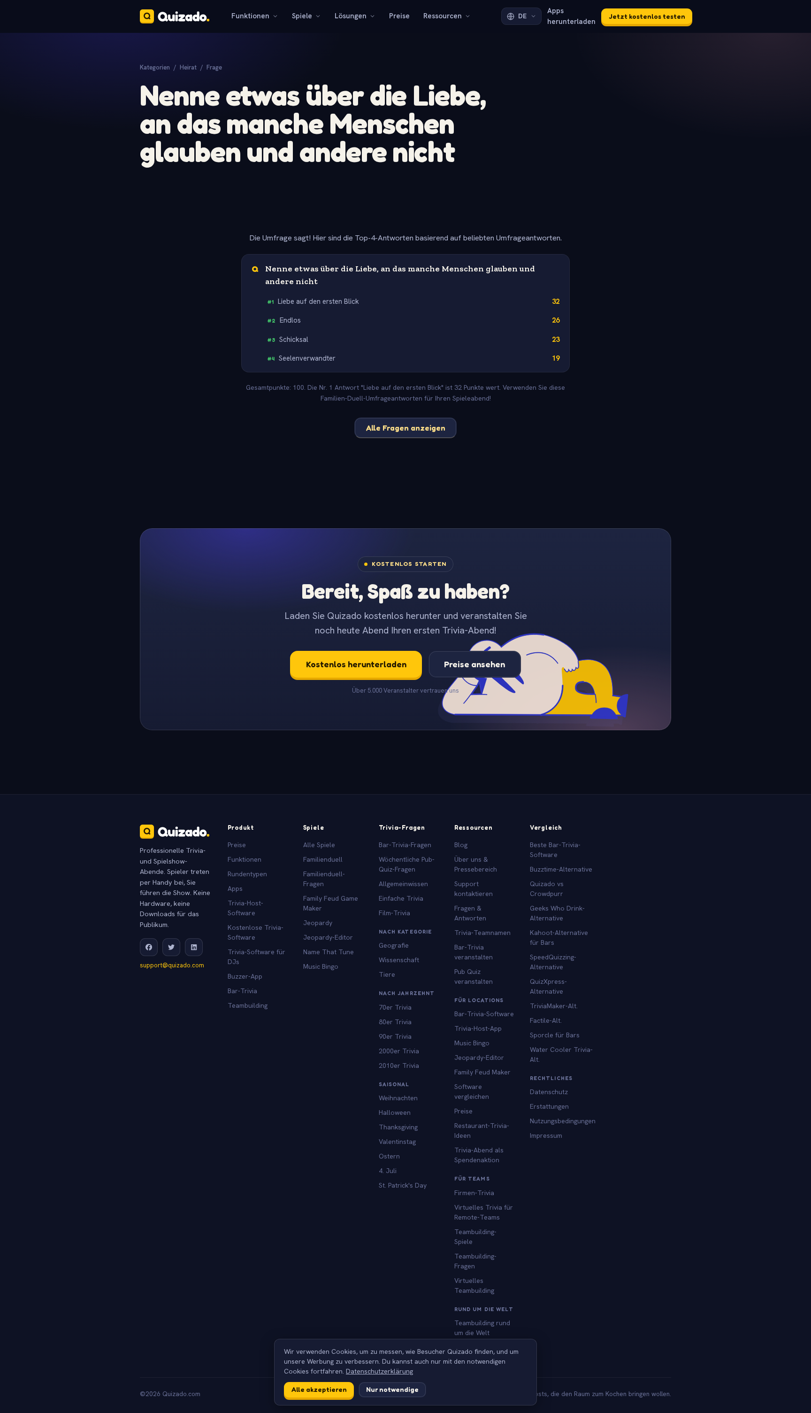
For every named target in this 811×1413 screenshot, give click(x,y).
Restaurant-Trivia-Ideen (481, 1130)
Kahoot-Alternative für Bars (559, 937)
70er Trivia (395, 1007)
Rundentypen (247, 874)
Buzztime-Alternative (561, 869)
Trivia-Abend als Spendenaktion (479, 1155)
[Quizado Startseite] (174, 16)
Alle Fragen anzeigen (405, 427)
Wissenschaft (399, 960)
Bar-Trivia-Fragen (405, 845)
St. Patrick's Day (403, 1185)
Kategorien (155, 67)
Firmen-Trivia (474, 1193)
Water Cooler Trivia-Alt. (561, 1054)
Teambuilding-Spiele (475, 1237)
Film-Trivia (394, 913)
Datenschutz (549, 1092)
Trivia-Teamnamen (482, 932)
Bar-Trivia (242, 991)
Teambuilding (248, 1005)
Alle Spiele (319, 845)
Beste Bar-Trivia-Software (555, 850)
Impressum (546, 1135)
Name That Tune (328, 952)
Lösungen (351, 16)
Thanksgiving (398, 1127)
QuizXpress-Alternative (548, 986)
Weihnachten (398, 1098)
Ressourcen (442, 16)
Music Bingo (320, 966)
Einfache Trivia (401, 898)
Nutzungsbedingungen (563, 1121)
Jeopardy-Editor (328, 937)
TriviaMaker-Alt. (554, 1006)
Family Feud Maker (482, 1072)
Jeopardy (317, 923)
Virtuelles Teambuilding (474, 1285)
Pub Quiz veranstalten (473, 976)
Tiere (387, 974)
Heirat (188, 67)
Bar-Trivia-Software (484, 1014)
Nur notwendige (392, 1389)
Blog (460, 845)
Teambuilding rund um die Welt (482, 1328)
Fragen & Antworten (470, 913)
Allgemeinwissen (403, 884)
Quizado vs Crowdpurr (547, 889)
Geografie (394, 945)
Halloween (395, 1112)
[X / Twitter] (171, 947)
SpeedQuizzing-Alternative (553, 962)
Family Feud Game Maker (330, 903)
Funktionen (250, 16)
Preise (399, 16)
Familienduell (323, 859)
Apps (235, 888)
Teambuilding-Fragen (475, 1261)
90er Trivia (395, 1036)
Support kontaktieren (473, 889)
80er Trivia (395, 1022)
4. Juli (388, 1170)
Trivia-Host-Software (245, 908)
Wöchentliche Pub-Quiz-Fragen (407, 864)
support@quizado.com (172, 965)
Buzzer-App (245, 976)
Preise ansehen (474, 664)
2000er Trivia (399, 1051)
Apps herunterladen (571, 16)
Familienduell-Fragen (324, 879)
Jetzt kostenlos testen (647, 16)
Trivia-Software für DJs (256, 957)
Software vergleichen (471, 1091)
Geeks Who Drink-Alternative (557, 913)
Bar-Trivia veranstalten (473, 952)
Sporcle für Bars (555, 1035)
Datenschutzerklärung (379, 1371)
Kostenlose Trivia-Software (255, 932)
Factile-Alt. (546, 1020)
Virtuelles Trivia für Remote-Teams (483, 1212)
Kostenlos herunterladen (356, 664)
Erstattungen (549, 1106)
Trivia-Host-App (478, 1028)
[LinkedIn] (194, 947)
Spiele (302, 16)
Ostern (389, 1156)
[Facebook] (149, 947)
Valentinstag (397, 1141)
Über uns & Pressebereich (475, 864)
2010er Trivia (399, 1065)
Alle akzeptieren (319, 1389)
